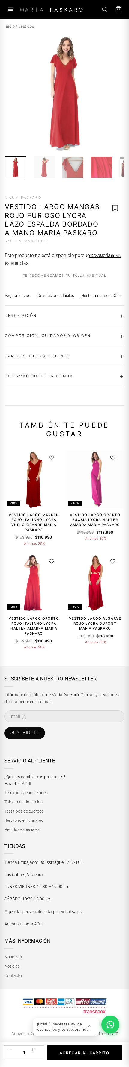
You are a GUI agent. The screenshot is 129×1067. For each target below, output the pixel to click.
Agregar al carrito (85, 1053)
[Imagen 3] (73, 167)
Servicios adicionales (23, 820)
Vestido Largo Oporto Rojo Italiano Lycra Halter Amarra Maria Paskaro (34, 626)
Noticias (12, 966)
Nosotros (13, 956)
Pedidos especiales (22, 829)
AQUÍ (26, 783)
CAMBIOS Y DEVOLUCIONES (37, 356)
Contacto (13, 975)
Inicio (10, 26)
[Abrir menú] (10, 9)
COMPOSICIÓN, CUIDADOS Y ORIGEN (48, 335)
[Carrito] (118, 9)
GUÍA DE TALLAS (105, 256)
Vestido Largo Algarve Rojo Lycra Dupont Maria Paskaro (95, 623)
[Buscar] (104, 9)
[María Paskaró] (51, 9)
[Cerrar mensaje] (89, 1025)
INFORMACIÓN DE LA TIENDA (39, 376)
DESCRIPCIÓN (21, 315)
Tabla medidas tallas (23, 802)
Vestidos (26, 26)
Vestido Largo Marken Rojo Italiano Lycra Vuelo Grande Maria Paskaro (34, 522)
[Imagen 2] (44, 167)
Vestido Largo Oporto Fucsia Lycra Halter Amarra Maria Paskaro (95, 520)
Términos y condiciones (26, 792)
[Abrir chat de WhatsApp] (110, 1024)
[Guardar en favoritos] (115, 208)
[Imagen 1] (15, 167)
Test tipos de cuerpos (24, 811)
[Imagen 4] (101, 167)
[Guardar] (51, 458)
